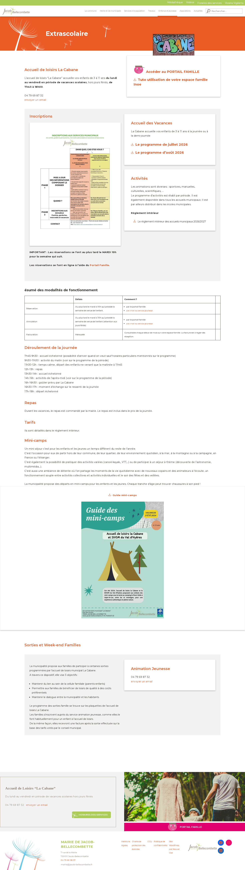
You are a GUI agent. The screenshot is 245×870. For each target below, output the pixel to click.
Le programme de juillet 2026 (161, 145)
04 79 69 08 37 (68, 860)
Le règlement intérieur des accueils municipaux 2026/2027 (172, 221)
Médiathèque (175, 2)
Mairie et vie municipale (110, 11)
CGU (150, 841)
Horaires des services (93, 814)
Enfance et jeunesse (167, 11)
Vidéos (190, 2)
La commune (90, 11)
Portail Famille (99, 265)
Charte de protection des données (138, 845)
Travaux (151, 11)
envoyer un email (35, 99)
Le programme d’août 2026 (159, 153)
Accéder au (172, 72)
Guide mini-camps (125, 495)
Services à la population (134, 11)
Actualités (198, 11)
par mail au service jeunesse (139, 310)
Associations (185, 11)
